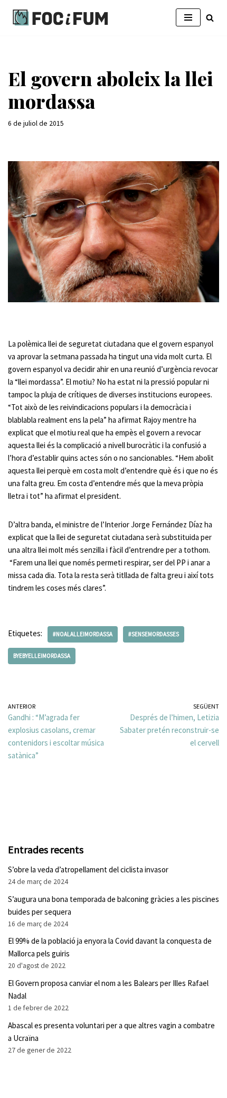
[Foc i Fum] (61, 17)
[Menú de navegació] (188, 17)
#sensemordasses (153, 634)
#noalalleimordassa (82, 634)
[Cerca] (210, 18)
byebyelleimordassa (41, 655)
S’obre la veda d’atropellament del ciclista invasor (88, 869)
